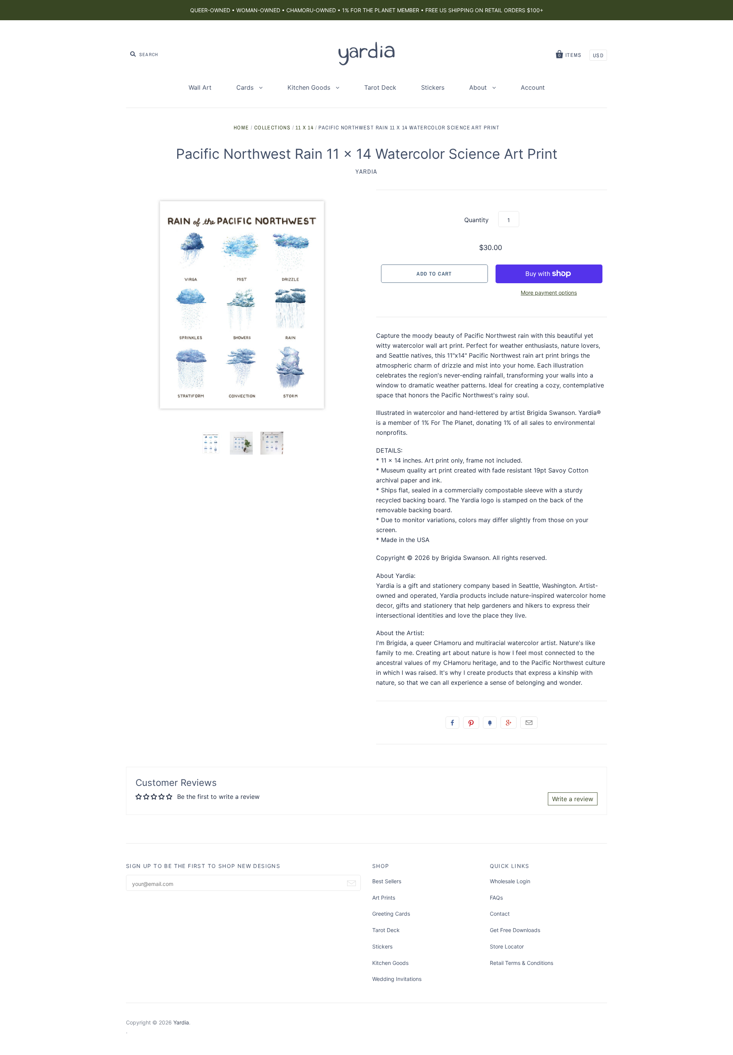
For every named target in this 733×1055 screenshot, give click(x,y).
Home (241, 127)
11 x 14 (304, 127)
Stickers (432, 87)
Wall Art (200, 87)
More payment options (549, 292)
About (479, 87)
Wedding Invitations (396, 979)
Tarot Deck (380, 87)
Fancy (490, 722)
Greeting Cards (391, 913)
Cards (245, 87)
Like (452, 722)
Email (529, 722)
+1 (509, 722)
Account (533, 87)
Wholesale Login (510, 881)
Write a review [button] (572, 799)
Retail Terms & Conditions (521, 963)
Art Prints (383, 897)
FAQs (496, 897)
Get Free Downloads (515, 930)
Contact (500, 913)
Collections (272, 127)
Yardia (366, 171)
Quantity (476, 220)
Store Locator (507, 946)
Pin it (471, 722)
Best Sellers (386, 881)
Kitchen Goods (309, 87)
